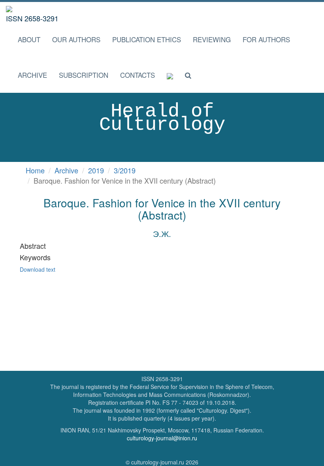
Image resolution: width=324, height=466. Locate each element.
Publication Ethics (146, 39)
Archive (32, 75)
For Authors (266, 39)
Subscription (83, 75)
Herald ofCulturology (162, 118)
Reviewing (212, 39)
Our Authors (76, 39)
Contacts (137, 75)
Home (35, 170)
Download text (37, 269)
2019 (96, 170)
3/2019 (125, 170)
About (29, 39)
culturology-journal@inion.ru (162, 438)
